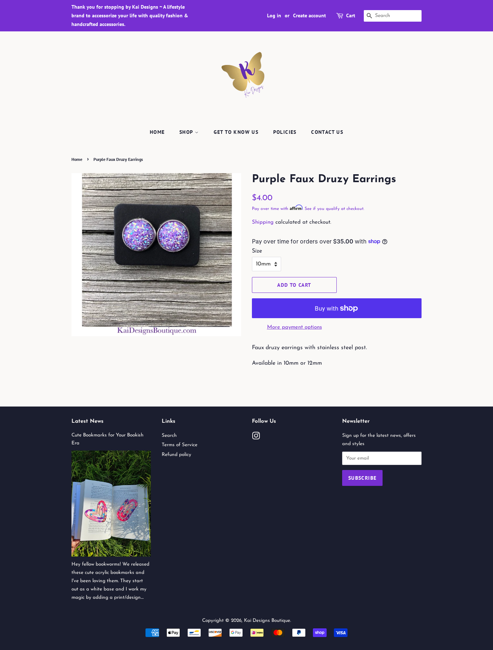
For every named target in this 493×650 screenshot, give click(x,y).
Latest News (87, 421)
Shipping (263, 222)
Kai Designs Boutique (267, 620)
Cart (350, 15)
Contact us (327, 132)
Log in (274, 15)
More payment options (294, 327)
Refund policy (176, 454)
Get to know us (236, 132)
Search (169, 435)
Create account (309, 15)
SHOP (187, 132)
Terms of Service (179, 445)
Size (257, 251)
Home (157, 132)
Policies (285, 132)
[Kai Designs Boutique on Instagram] (256, 437)
